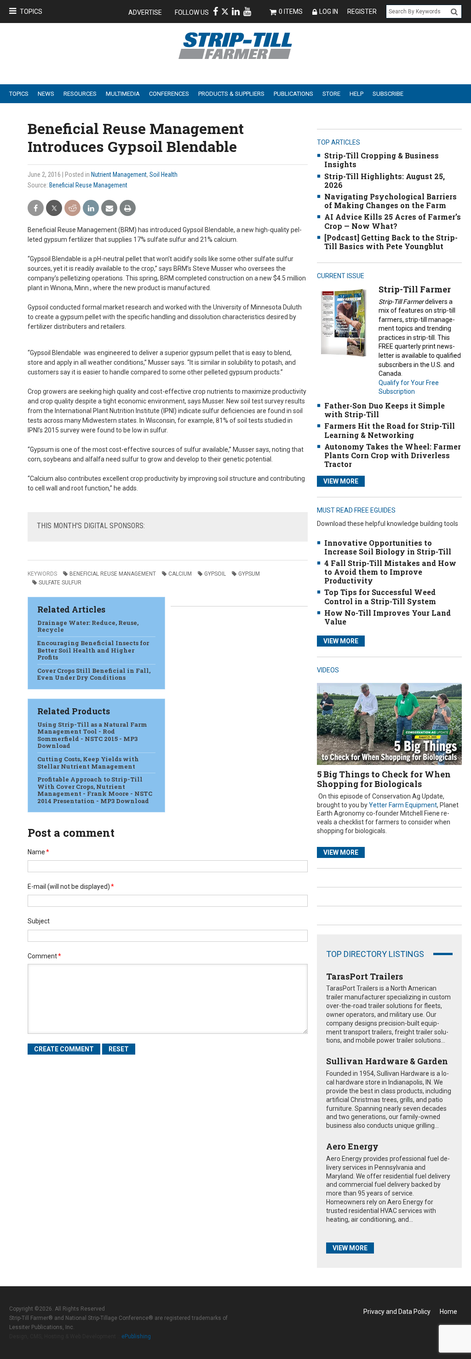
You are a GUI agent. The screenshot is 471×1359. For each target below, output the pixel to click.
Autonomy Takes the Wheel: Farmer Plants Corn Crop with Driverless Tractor (392, 455)
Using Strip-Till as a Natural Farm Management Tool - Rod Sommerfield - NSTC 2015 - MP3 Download (92, 735)
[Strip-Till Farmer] (343, 322)
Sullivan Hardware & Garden (387, 1061)
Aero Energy (352, 1146)
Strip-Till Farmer (415, 289)
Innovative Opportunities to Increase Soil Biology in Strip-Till (387, 547)
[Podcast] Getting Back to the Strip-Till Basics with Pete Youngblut (391, 242)
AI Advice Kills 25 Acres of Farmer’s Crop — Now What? (392, 221)
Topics (31, 11)
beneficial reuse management (112, 574)
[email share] (109, 208)
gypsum (249, 574)
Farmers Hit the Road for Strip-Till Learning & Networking (389, 430)
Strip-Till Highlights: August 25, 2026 (384, 180)
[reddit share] (72, 208)
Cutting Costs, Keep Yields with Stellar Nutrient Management (88, 762)
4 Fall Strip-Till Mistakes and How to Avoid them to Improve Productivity (390, 571)
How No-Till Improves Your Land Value (387, 617)
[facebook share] (36, 208)
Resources (80, 93)
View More (340, 481)
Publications (293, 93)
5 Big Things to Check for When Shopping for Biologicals (384, 779)
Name (38, 852)
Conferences (169, 93)
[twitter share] (54, 208)
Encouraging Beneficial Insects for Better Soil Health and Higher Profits (93, 650)
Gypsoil (215, 574)
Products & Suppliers (231, 93)
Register (362, 11)
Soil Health (163, 174)
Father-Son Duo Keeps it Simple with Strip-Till (384, 410)
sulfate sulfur (60, 582)
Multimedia (123, 93)
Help (356, 93)
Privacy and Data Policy (397, 1311)
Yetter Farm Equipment (403, 805)
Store (331, 93)
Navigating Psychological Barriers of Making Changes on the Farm (390, 201)
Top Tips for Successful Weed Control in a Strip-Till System (380, 596)
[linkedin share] (91, 208)
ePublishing (136, 1336)
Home (448, 1311)
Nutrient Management (119, 174)
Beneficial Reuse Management (88, 185)
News (46, 93)
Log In (328, 11)
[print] (128, 208)
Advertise (145, 12)
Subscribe (388, 93)
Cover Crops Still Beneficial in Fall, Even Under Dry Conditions (93, 674)
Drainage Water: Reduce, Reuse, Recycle (87, 626)
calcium (180, 574)
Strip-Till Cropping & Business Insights (381, 160)
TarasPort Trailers (364, 976)
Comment (44, 956)
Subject (39, 921)
